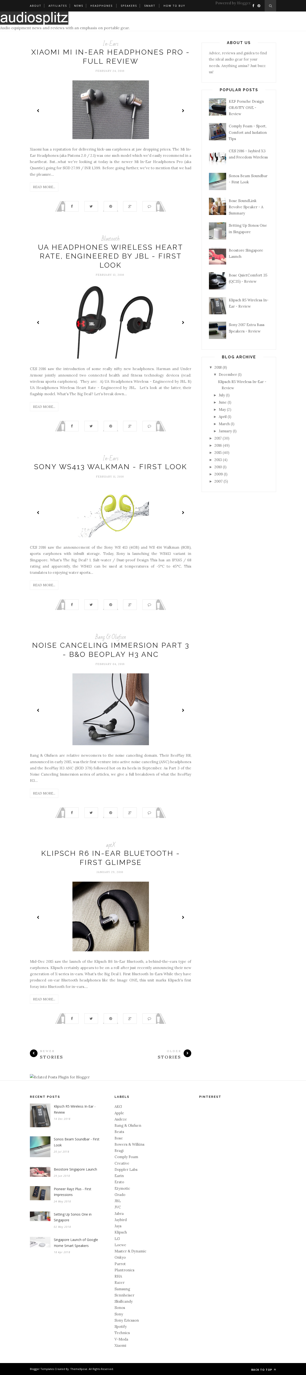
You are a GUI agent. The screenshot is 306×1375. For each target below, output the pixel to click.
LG (117, 1238)
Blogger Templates (42, 1369)
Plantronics (124, 1270)
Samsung (122, 1289)
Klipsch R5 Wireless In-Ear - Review (75, 1109)
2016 (218, 445)
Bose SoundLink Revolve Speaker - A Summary (246, 207)
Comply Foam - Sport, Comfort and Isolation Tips (248, 132)
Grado (120, 1194)
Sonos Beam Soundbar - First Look (76, 1142)
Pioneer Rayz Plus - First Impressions (72, 1192)
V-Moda (121, 1339)
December (228, 374)
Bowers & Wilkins (129, 1144)
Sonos (120, 1307)
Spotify (121, 1326)
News (78, 5)
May (222, 409)
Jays (118, 1226)
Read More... (44, 187)
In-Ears (111, 44)
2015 (218, 452)
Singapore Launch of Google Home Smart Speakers (76, 1242)
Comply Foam (126, 1157)
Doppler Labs (126, 1169)
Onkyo (120, 1257)
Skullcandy (124, 1301)
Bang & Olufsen (110, 637)
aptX (110, 845)
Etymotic (122, 1188)
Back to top (262, 1369)
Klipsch (121, 1232)
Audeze (121, 1119)
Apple (119, 1113)
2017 (218, 438)
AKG (118, 1106)
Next (182, 110)
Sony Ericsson (127, 1320)
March (224, 424)
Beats (119, 1131)
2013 (218, 459)
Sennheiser (124, 1295)
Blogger (243, 3)
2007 (218, 481)
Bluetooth (111, 239)
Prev (38, 110)
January (225, 431)
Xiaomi (120, 1345)
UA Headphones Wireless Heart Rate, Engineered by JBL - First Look (110, 256)
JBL (118, 1201)
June (223, 402)
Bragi (119, 1150)
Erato (119, 1182)
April (223, 416)
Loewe (120, 1245)
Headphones (101, 5)
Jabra (119, 1213)
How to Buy (174, 5)
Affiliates (58, 5)
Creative (122, 1163)
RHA (118, 1276)
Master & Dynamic (130, 1251)
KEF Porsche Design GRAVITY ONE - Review (246, 107)
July (222, 395)
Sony (119, 1314)
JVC (118, 1207)
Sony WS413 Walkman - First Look (110, 466)
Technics (122, 1332)
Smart (149, 5)
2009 (218, 474)
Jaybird (121, 1219)
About (35, 5)
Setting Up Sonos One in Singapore (73, 1217)
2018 (218, 367)
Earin (119, 1175)
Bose (119, 1138)
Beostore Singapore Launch (75, 1169)
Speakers (129, 5)
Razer (120, 1282)
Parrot (120, 1264)
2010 (218, 467)
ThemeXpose (78, 1369)
